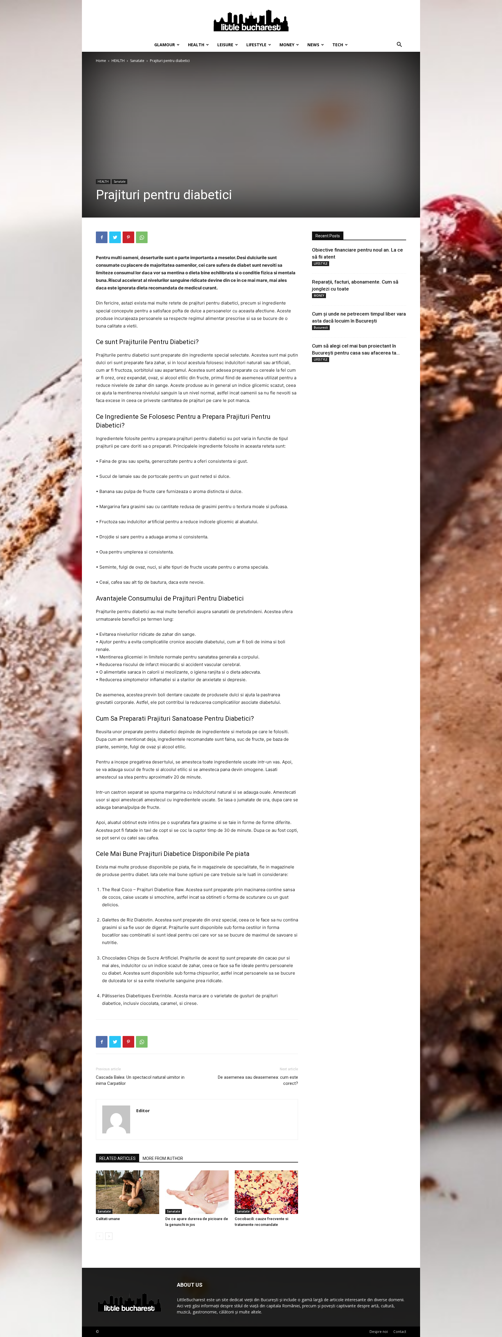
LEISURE (225, 44)
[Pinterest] (128, 237)
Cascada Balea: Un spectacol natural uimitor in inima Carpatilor (140, 1080)
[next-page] (108, 1236)
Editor (143, 1110)
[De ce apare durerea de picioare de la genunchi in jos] (197, 1192)
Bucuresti (321, 327)
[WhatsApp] (142, 237)
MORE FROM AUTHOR (163, 1158)
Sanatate (137, 60)
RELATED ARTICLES (117, 1158)
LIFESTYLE (256, 44)
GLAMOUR (164, 44)
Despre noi (379, 1331)
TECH (337, 44)
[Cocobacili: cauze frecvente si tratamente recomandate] (266, 1192)
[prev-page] (99, 1236)
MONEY (286, 44)
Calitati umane (108, 1219)
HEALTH (196, 44)
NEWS (313, 44)
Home (101, 60)
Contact (399, 1331)
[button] (399, 45)
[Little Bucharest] (251, 19)
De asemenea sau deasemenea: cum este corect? (258, 1080)
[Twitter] (115, 237)
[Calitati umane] (127, 1192)
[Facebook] (101, 237)
